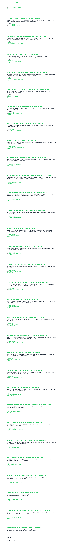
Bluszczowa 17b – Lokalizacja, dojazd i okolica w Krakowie (26, 440)
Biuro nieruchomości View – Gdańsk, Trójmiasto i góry (25, 457)
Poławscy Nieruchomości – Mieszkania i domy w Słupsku (26, 210)
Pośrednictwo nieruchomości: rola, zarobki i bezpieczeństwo (27, 192)
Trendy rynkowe (34, 2)
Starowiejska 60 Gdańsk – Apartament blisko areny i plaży (26, 123)
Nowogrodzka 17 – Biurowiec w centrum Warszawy (24, 527)
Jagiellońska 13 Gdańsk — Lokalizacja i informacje (23, 352)
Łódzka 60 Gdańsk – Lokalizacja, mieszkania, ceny (24, 18)
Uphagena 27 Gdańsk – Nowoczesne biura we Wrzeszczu (26, 106)
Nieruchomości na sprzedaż (22, 2)
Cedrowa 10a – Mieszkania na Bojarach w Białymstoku (25, 422)
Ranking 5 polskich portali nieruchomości (21, 228)
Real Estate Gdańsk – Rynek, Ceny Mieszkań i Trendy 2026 (26, 475)
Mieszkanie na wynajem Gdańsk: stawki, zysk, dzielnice (25, 317)
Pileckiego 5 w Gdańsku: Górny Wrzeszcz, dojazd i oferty (26, 264)
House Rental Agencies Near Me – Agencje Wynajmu (24, 370)
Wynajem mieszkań (28, 2)
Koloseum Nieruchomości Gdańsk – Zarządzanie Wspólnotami (27, 335)
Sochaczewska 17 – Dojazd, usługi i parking (21, 140)
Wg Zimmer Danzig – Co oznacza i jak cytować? (22, 492)
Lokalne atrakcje (53, 2)
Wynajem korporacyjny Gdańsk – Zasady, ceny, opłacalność (27, 36)
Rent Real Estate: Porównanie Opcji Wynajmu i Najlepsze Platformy (29, 175)
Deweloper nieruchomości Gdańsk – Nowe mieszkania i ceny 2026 (29, 404)
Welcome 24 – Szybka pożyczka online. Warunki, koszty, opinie (28, 89)
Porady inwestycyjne (40, 2)
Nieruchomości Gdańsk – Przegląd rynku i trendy (23, 299)
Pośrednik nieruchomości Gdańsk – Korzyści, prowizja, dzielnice (28, 510)
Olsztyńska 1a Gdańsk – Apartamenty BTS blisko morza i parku (28, 282)
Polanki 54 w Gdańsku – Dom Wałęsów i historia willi (24, 246)
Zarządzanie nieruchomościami (47, 2)
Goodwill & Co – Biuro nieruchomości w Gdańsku (23, 387)
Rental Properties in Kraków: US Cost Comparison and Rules (27, 157)
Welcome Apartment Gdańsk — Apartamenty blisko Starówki (27, 72)
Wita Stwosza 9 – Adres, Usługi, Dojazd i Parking (23, 54)
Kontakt (17, 2)
